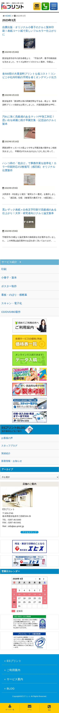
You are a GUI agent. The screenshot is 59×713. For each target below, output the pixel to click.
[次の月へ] (44, 579)
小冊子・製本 (9, 277)
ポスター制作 (9, 286)
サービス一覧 (10, 709)
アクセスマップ (29, 532)
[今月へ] (39, 579)
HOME (8, 16)
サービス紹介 (9, 262)
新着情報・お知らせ (11, 461)
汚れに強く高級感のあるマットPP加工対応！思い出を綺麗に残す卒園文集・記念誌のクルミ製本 (29, 120)
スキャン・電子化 (11, 303)
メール (29, 709)
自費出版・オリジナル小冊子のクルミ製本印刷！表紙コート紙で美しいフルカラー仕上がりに (29, 31)
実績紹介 (5, 453)
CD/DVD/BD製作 (11, 311)
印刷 (3, 269)
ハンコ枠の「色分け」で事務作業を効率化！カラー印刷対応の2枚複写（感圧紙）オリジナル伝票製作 (29, 167)
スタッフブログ (9, 445)
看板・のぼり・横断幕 (14, 294)
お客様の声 (7, 438)
